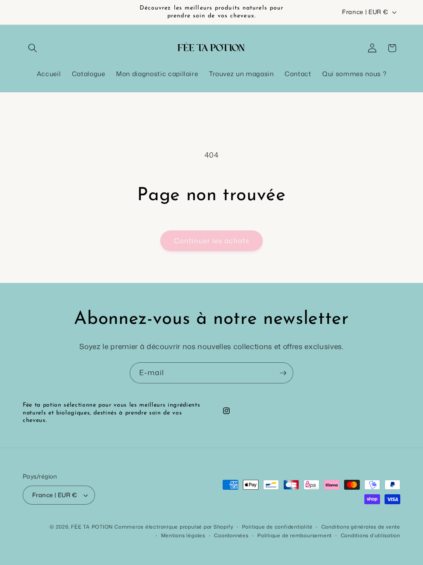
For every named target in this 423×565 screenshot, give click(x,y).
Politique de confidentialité (277, 526)
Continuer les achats (211, 240)
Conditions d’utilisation (370, 535)
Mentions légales (183, 535)
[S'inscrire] (283, 373)
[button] (33, 48)
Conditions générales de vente (360, 526)
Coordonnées (231, 535)
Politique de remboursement (294, 535)
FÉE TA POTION (92, 526)
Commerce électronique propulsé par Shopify (173, 526)
